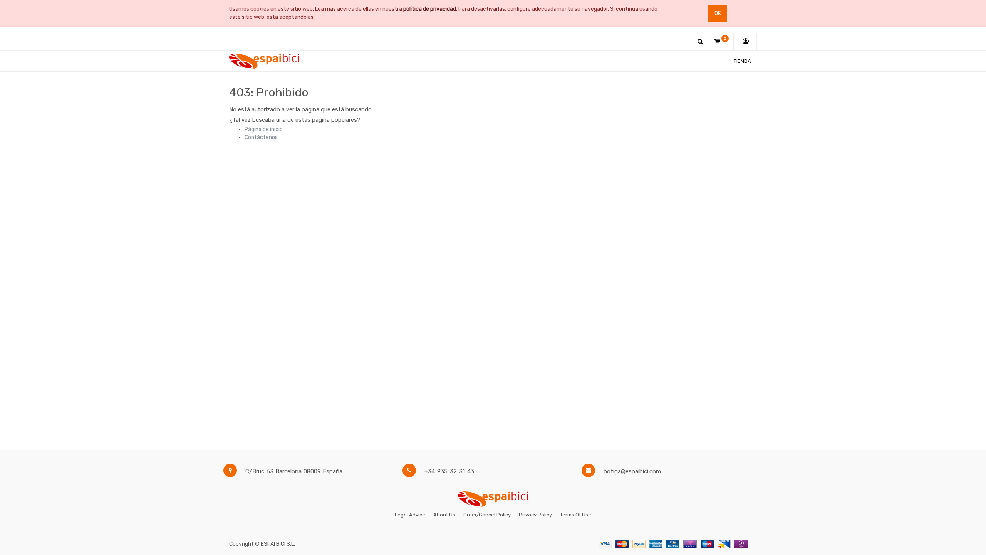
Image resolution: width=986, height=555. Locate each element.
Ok (717, 13)
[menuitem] (742, 61)
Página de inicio (264, 129)
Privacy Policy (535, 515)
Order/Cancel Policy (487, 515)
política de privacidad (429, 9)
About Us (444, 515)
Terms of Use (575, 515)
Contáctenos (261, 137)
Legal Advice (410, 515)
